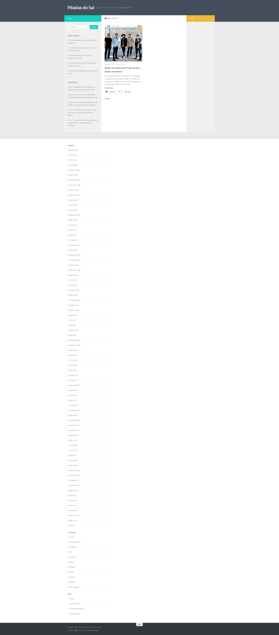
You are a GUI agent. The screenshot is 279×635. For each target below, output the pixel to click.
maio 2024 (73, 230)
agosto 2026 (74, 150)
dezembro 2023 (75, 255)
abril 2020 (73, 335)
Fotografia (73, 547)
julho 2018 (73, 355)
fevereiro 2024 (75, 245)
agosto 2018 (74, 350)
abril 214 (72, 525)
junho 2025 (73, 210)
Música (107, 64)
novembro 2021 (75, 300)
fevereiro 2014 (75, 515)
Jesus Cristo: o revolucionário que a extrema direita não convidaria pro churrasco (83, 122)
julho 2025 (73, 205)
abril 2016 (73, 400)
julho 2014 (73, 495)
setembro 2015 (75, 430)
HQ (71, 552)
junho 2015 (73, 445)
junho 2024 (73, 225)
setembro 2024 (75, 215)
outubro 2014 (74, 480)
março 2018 (74, 375)
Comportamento (75, 542)
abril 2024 (73, 235)
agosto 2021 (74, 315)
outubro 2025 (74, 190)
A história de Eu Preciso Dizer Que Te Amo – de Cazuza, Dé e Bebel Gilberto (82, 112)
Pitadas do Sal (81, 7)
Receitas (72, 582)
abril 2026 (73, 160)
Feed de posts (74, 604)
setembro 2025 (75, 195)
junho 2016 (73, 395)
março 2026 (74, 165)
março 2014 (74, 510)
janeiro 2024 (74, 250)
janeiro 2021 (74, 330)
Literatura (73, 557)
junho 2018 (73, 360)
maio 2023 (73, 280)
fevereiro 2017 (75, 385)
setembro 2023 (75, 270)
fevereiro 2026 (75, 170)
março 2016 (74, 405)
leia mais (72, 95)
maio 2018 (73, 365)
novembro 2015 (75, 420)
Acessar (72, 599)
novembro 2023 (75, 260)
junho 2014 (73, 500)
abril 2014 (73, 505)
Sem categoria (74, 587)
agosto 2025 (74, 200)
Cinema (72, 537)
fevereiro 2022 (75, 290)
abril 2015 (73, 455)
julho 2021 (73, 320)
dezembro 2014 (75, 470)
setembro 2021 (75, 310)
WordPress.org (75, 614)
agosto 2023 (74, 275)
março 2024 (74, 240)
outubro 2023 (74, 265)
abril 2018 (73, 370)
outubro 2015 (74, 425)
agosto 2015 (74, 435)
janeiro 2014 (74, 520)
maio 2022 (73, 285)
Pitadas (72, 567)
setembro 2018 (75, 345)
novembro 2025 (75, 185)
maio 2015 (73, 450)
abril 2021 (73, 325)
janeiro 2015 (74, 465)
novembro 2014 (75, 475)
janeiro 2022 (74, 295)
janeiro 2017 (74, 390)
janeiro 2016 (74, 415)
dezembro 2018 (75, 340)
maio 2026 (73, 155)
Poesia (72, 572)
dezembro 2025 (75, 180)
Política (72, 577)
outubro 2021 (74, 305)
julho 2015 (73, 440)
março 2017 (74, 380)
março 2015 (74, 460)
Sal (70, 87)
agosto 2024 (74, 220)
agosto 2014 (74, 490)
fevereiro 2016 (75, 410)
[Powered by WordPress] (76, 630)
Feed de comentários (77, 609)
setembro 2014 (75, 485)
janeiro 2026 (74, 175)
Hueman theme (94, 630)
